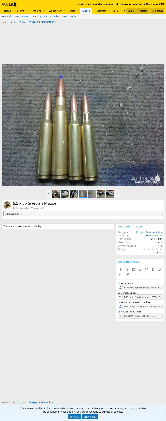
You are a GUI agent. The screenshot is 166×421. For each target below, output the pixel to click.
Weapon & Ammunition (149, 232)
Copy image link (125, 283)
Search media (69, 16)
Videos (57, 16)
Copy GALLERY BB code (129, 311)
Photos (47, 16)
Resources (100, 10)
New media (7, 16)
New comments (22, 16)
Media (86, 10)
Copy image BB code (128, 292)
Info (115, 10)
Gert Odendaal (22, 208)
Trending (37, 10)
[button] (27, 11)
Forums (20, 10)
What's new (55, 10)
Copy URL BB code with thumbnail (134, 302)
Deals (72, 10)
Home (7, 10)
